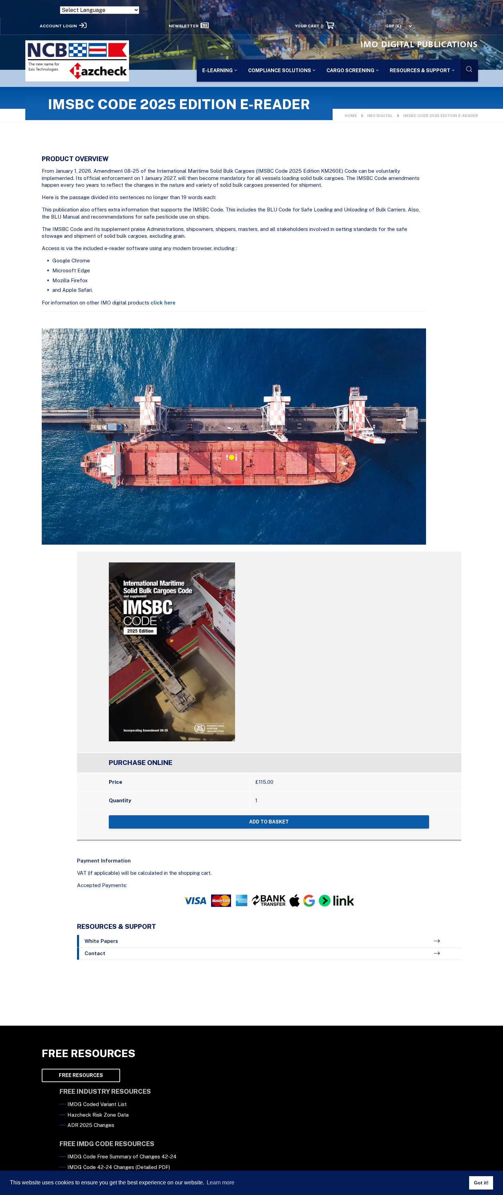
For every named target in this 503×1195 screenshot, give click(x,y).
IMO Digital (380, 115)
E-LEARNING (217, 70)
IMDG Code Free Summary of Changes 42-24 (122, 1156)
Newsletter (183, 25)
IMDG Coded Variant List (97, 1104)
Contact (95, 953)
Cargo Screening (350, 70)
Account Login (58, 25)
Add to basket (269, 821)
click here (163, 303)
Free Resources (81, 1075)
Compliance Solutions (279, 70)
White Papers (101, 941)
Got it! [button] (481, 1182)
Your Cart (309, 25)
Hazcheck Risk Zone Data (98, 1115)
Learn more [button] (220, 1182)
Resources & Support (420, 70)
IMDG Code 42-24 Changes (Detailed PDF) (118, 1167)
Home (351, 115)
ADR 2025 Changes (90, 1125)
